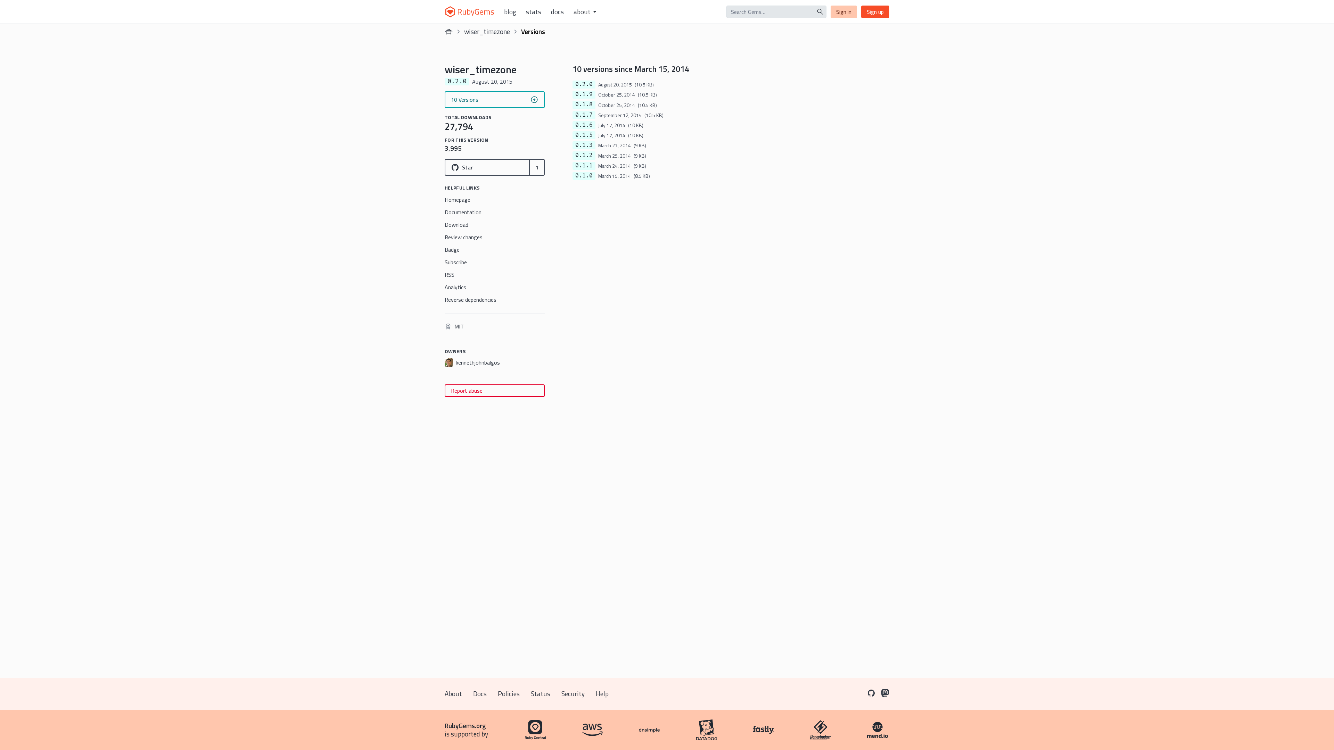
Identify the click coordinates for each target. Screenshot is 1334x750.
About (453, 694)
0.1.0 (584, 175)
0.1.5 (584, 135)
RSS (449, 274)
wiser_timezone (487, 31)
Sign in (843, 12)
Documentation (463, 212)
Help (602, 694)
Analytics (455, 287)
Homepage (457, 199)
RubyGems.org (465, 725)
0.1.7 (584, 114)
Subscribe (456, 262)
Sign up (875, 12)
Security (573, 694)
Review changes (464, 237)
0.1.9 (584, 94)
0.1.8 (584, 104)
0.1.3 (584, 145)
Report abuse (467, 390)
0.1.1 (584, 165)
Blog (510, 12)
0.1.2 (584, 155)
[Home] (448, 31)
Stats (533, 12)
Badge (452, 249)
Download (456, 224)
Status (540, 694)
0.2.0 (584, 84)
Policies (509, 694)
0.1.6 (584, 125)
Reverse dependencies (470, 299)
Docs (557, 12)
